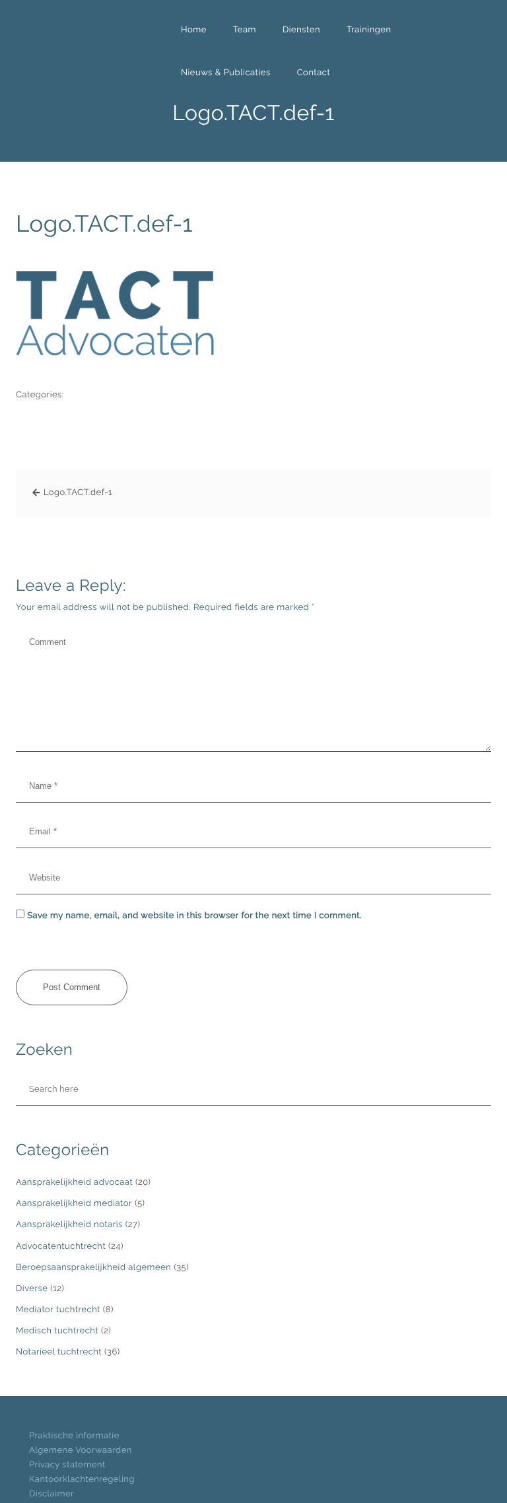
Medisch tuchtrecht (57, 1331)
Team (244, 30)
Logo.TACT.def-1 (104, 224)
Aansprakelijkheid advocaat (74, 1182)
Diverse (32, 1289)
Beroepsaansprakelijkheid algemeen (93, 1268)
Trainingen (369, 30)
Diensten (301, 30)
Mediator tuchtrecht (58, 1310)
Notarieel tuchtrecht (59, 1352)
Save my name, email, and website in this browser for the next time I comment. (194, 916)
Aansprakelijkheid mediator (74, 1204)
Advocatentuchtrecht (61, 1247)
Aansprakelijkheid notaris (69, 1225)
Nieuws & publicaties (226, 73)
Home (194, 30)
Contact (314, 73)
